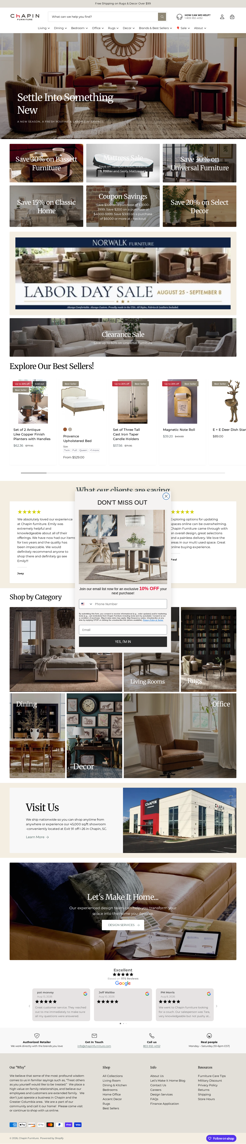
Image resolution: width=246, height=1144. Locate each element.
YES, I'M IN (123, 641)
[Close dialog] (166, 496)
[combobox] (86, 604)
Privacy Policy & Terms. (153, 620)
